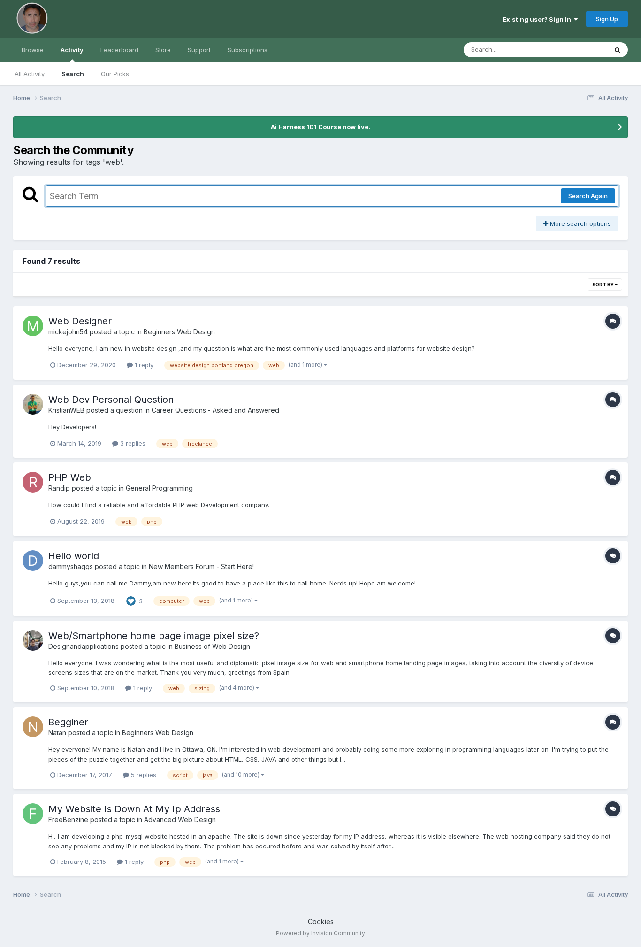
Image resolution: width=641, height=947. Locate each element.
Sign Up (607, 19)
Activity (72, 50)
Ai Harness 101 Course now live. (320, 127)
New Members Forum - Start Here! (201, 566)
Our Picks (115, 73)
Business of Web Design (212, 646)
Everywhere (578, 49)
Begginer (68, 722)
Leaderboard (119, 50)
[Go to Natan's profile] (33, 726)
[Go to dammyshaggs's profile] (33, 560)
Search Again (588, 196)
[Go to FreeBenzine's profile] (33, 813)
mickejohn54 (68, 332)
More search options (579, 223)
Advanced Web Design (180, 820)
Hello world (73, 556)
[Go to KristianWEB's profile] (33, 404)
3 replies (131, 443)
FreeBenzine (68, 820)
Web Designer (80, 321)
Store (163, 50)
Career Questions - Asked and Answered (215, 410)
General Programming (159, 488)
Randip (59, 488)
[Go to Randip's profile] (33, 482)
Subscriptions (247, 50)
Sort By (603, 284)
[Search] (617, 49)
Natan (57, 733)
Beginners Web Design (179, 332)
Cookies (321, 921)
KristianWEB (66, 410)
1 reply (143, 365)
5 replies (142, 774)
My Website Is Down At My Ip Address (134, 809)
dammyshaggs (70, 566)
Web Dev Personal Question (111, 399)
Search (72, 73)
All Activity (30, 73)
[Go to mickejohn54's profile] (33, 326)
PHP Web (69, 477)
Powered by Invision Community (320, 933)
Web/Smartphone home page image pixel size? (153, 635)
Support (199, 50)
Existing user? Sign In (538, 19)
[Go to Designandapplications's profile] (33, 640)
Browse (33, 50)
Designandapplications (83, 646)
